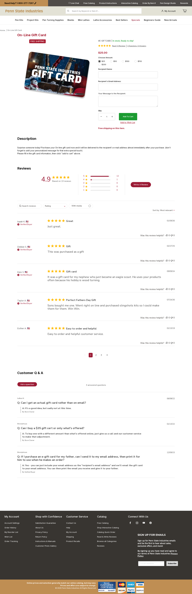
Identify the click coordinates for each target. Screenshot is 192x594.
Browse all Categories (107, 541)
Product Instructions (108, 3)
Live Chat (74, 3)
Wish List (8, 537)
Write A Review (141, 184)
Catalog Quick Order (106, 532)
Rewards (184, 3)
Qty (100, 110)
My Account (170, 11)
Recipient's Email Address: (109, 81)
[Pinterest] (150, 523)
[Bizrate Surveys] (112, 590)
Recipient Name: (105, 69)
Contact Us (71, 523)
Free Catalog (89, 3)
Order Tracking (11, 541)
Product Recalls (73, 541)
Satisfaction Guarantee (45, 523)
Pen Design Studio (168, 3)
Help (68, 527)
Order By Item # (149, 3)
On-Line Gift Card (14, 30)
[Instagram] (137, 523)
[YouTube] (144, 523)
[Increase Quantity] (112, 116)
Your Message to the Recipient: (112, 93)
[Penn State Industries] (24, 11)
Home (2, 30)
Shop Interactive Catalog (108, 527)
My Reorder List (11, 532)
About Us (39, 527)
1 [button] (90, 355)
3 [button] (101, 355)
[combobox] (55, 206)
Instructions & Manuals (45, 541)
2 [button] (96, 355)
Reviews (100, 546)
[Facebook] (130, 523)
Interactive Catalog (129, 3)
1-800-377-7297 (25, 3)
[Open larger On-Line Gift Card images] (57, 76)
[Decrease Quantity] (101, 116)
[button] (101, 176)
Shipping (70, 537)
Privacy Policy (41, 532)
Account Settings (12, 523)
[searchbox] (29, 206)
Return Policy (41, 537)
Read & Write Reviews (107, 537)
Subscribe (172, 563)
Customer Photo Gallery (45, 546)
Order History (10, 527)
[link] (111, 46)
